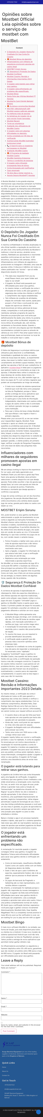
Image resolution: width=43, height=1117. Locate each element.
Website (4, 1015)
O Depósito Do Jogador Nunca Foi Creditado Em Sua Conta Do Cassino (20, 54)
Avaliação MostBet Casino (17, 151)
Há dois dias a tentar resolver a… (20, 173)
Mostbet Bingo (13, 94)
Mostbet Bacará (13, 121)
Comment (5, 972)
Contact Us (5, 1075)
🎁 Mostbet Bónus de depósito (19, 59)
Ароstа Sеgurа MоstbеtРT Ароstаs (21, 175)
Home (4, 1067)
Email (4, 1006)
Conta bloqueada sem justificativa (20, 168)
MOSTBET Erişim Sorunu (16, 69)
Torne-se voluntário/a (15, 123)
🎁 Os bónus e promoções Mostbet (21, 106)
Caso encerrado (13, 170)
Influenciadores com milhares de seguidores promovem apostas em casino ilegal (20, 64)
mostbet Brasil (15, 368)
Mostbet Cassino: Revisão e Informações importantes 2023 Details (19, 78)
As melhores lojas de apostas (18, 114)
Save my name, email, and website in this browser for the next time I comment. (20, 1025)
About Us (5, 1071)
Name (4, 998)
